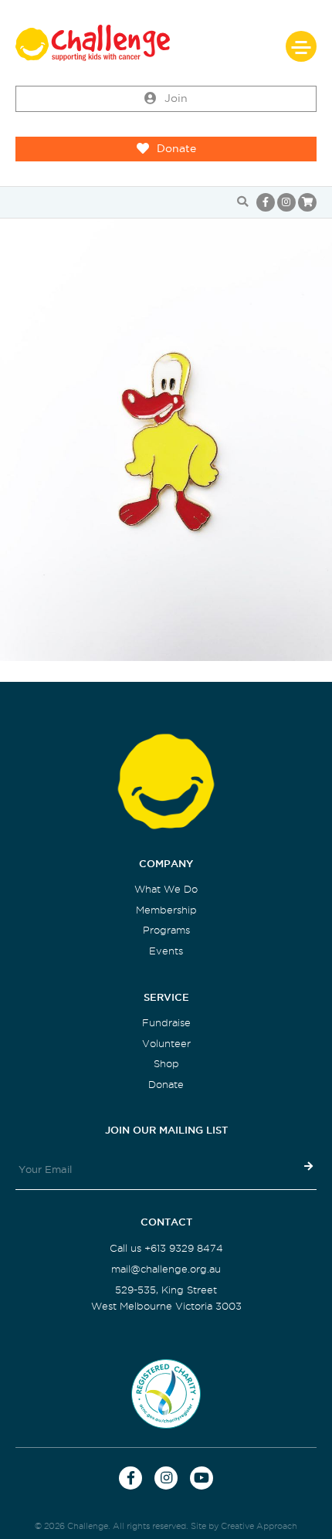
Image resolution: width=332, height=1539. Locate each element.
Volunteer (166, 1044)
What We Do (166, 889)
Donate (176, 148)
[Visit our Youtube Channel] (201, 1478)
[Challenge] (166, 43)
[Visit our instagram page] (286, 202)
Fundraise (166, 1023)
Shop (166, 1064)
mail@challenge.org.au (166, 1269)
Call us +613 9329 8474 (166, 1248)
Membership (166, 910)
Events (166, 951)
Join (176, 98)
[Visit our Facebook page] (265, 202)
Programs (166, 930)
